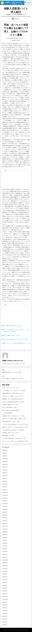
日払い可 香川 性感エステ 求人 (9, 407)
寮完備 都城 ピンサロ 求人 (8, 435)
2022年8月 (4, 571)
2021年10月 (5, 599)
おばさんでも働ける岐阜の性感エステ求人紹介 (13, 401)
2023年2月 (4, 554)
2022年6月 (4, 576)
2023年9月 (4, 534)
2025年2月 (4, 486)
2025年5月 (4, 478)
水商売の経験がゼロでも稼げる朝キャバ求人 (12, 393)
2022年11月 (5, 562)
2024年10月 (5, 498)
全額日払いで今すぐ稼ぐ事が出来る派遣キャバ (13, 399)
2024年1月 (4, 523)
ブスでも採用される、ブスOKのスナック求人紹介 (14, 390)
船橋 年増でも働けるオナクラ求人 (11, 325)
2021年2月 (4, 622)
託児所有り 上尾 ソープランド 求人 (10, 432)
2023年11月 (5, 529)
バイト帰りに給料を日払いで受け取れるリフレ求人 (14, 438)
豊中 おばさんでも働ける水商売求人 (11, 410)
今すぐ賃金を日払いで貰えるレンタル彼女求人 (13, 430)
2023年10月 (5, 531)
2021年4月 (4, 616)
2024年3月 (4, 517)
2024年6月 (4, 509)
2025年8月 (4, 470)
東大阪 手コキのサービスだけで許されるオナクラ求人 (15, 427)
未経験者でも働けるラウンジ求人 (10, 404)
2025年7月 (4, 472)
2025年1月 (4, 489)
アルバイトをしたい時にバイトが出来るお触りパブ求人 (15, 441)
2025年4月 (4, 481)
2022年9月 (4, 568)
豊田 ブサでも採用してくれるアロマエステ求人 (15, 339)
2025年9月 (4, 467)
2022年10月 (5, 565)
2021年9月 (4, 602)
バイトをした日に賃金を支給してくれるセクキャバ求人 (15, 424)
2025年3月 (4, 484)
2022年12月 (5, 560)
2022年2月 (4, 588)
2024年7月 (4, 506)
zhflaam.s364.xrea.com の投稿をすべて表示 (13, 363)
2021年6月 (4, 610)
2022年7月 (4, 574)
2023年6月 (4, 543)
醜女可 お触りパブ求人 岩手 (10, 335)
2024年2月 (4, 520)
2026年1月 (4, 456)
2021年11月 (5, 596)
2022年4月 (4, 582)
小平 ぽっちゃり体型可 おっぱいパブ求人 (12, 396)
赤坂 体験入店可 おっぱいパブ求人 (11, 421)
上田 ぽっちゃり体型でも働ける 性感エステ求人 (14, 418)
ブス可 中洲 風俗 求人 (7, 413)
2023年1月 (4, 557)
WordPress (27, 630)
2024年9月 (4, 501)
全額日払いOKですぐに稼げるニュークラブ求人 (13, 416)
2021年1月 (4, 624)
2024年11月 (5, 495)
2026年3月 (4, 450)
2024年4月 (4, 515)
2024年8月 (4, 503)
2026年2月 (4, 453)
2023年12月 (5, 526)
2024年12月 (5, 492)
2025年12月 (5, 458)
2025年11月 (5, 461)
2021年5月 (4, 613)
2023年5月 (4, 546)
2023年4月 (4, 548)
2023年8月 (4, 537)
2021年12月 (5, 593)
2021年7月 (4, 607)
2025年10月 (5, 464)
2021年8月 (4, 605)
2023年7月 (4, 540)
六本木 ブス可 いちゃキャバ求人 (10, 387)
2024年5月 (4, 512)
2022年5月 (4, 579)
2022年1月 (4, 591)
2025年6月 (4, 475)
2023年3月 (4, 551)
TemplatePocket (15, 630)
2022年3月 (4, 585)
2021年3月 (4, 619)
